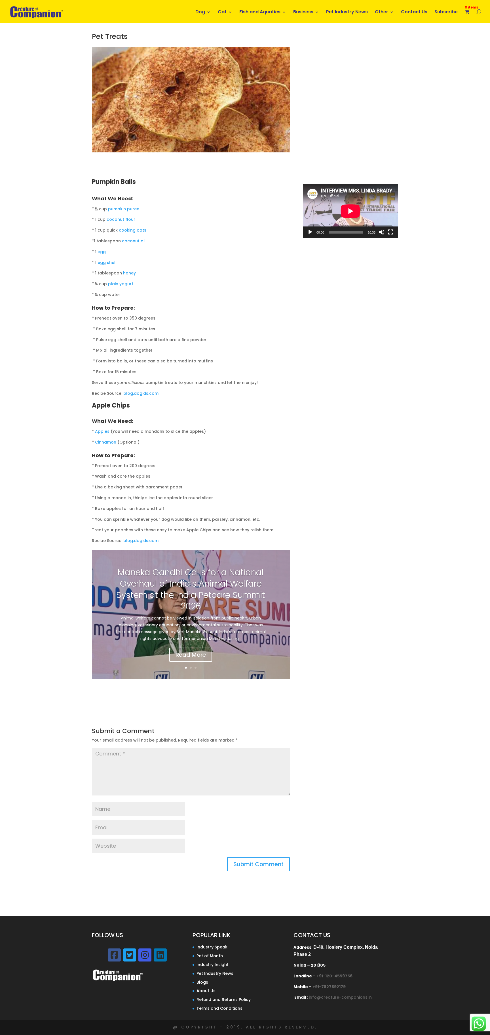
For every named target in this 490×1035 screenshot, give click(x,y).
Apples (102, 431)
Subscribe (446, 12)
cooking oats (132, 230)
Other (381, 12)
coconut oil (133, 241)
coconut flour (121, 219)
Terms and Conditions (219, 1008)
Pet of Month (210, 956)
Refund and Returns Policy (224, 999)
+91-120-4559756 (334, 976)
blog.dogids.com (141, 393)
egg (102, 252)
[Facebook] (114, 954)
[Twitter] (129, 954)
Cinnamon (105, 442)
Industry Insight (213, 964)
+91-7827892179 (329, 987)
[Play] (310, 232)
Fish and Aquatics (259, 12)
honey (129, 273)
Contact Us (414, 12)
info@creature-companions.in (340, 997)
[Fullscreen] (391, 232)
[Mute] (382, 232)
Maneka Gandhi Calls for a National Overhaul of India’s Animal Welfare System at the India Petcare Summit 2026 (190, 589)
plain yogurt (120, 284)
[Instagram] (144, 954)
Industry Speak (212, 947)
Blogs (202, 982)
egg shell (107, 262)
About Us (206, 991)
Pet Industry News (347, 12)
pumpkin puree (123, 209)
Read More (191, 655)
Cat (222, 12)
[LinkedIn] (160, 954)
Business (303, 12)
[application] (350, 211)
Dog (200, 12)
